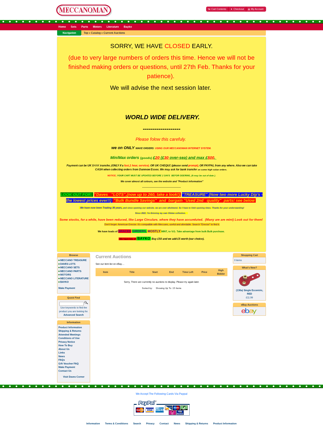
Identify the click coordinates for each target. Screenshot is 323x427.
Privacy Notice (66, 342)
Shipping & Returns (69, 331)
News (61, 356)
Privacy (150, 423)
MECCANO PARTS (70, 271)
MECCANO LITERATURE (74, 278)
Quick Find (73, 297)
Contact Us (64, 370)
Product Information (70, 327)
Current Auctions (114, 32)
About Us (63, 349)
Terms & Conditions (116, 423)
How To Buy (65, 345)
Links (61, 352)
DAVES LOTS (67, 264)
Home (62, 26)
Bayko (128, 26)
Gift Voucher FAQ (68, 363)
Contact (164, 423)
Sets (73, 26)
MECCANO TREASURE (73, 260)
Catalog (96, 32)
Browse (73, 255)
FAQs (61, 360)
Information (73, 322)
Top (86, 32)
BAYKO (64, 282)
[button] (217, 9)
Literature (113, 26)
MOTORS (65, 274)
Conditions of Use (69, 338)
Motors (97, 26)
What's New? (249, 267)
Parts (84, 26)
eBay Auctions (249, 304)
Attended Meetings (69, 334)
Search (137, 423)
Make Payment (66, 367)
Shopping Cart (249, 255)
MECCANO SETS (70, 267)
